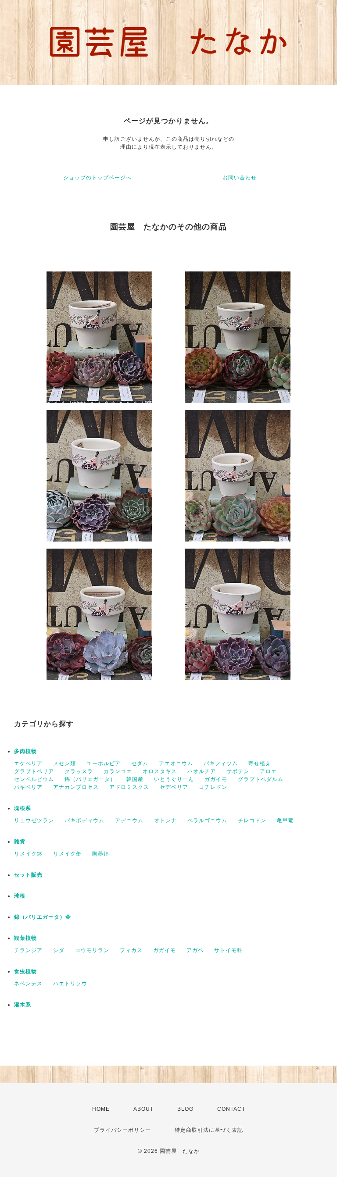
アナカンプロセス (76, 787)
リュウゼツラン (34, 820)
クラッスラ (79, 771)
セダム (139, 763)
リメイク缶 (67, 854)
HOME (101, 1109)
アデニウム (129, 820)
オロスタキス (160, 771)
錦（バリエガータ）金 (42, 917)
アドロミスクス (129, 787)
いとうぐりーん (174, 779)
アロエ (268, 771)
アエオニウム (176, 763)
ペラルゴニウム (207, 820)
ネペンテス (28, 984)
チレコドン (252, 820)
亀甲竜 (285, 820)
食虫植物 (25, 971)
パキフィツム (221, 763)
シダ (59, 950)
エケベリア (28, 763)
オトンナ (165, 820)
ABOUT (143, 1109)
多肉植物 (25, 751)
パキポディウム (84, 820)
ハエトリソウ (70, 984)
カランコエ (118, 771)
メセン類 (64, 763)
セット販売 (28, 875)
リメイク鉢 (28, 854)
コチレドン (213, 787)
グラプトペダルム (260, 779)
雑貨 (19, 841)
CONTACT (231, 1109)
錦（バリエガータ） (90, 779)
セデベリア (174, 787)
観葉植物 (25, 938)
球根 (19, 896)
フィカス (131, 950)
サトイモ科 (228, 950)
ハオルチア (201, 771)
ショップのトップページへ (97, 178)
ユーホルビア (103, 763)
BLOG (185, 1109)
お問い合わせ (239, 178)
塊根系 (22, 808)
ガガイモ (215, 779)
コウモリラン (92, 950)
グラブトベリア (34, 771)
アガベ (195, 950)
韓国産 (134, 779)
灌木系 (22, 1005)
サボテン (237, 771)
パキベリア (28, 787)
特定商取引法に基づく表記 (209, 1130)
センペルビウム (34, 779)
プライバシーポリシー (122, 1130)
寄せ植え (259, 763)
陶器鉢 (100, 854)
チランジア (28, 950)
